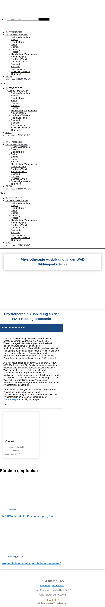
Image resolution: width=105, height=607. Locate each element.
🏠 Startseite (14, 32)
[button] (52, 83)
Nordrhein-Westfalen (21, 59)
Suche (3, 19)
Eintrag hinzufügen (18, 79)
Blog (8, 76)
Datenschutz (58, 585)
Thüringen (16, 74)
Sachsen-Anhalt (19, 69)
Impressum (45, 585)
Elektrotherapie (11, 399)
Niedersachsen (18, 57)
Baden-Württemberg (20, 37)
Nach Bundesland (16, 34)
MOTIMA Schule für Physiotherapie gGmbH (29, 516)
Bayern (14, 39)
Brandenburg (17, 42)
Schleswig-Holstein (20, 71)
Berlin (14, 44)
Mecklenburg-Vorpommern (24, 54)
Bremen (15, 47)
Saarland (15, 64)
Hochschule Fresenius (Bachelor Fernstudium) (31, 563)
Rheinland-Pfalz (19, 62)
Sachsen (15, 66)
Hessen (14, 52)
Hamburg (15, 49)
